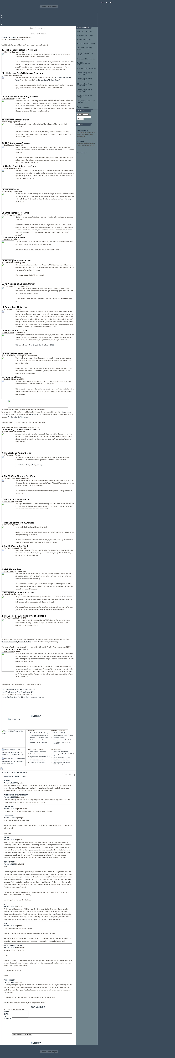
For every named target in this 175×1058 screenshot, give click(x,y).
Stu (20, 982)
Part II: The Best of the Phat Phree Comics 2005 (18, 692)
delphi (21, 818)
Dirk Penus (23, 809)
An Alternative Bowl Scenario (38, 739)
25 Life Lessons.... (35, 754)
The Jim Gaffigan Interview (86, 69)
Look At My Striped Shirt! (37, 762)
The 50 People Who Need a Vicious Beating (62, 763)
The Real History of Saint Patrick (63, 735)
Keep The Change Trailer (86, 43)
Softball (32, 465)
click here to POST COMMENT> (14, 773)
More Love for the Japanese (38, 742)
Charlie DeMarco (25, 37)
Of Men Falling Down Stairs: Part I (84, 73)
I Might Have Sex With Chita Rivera (47, 80)
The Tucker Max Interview (86, 59)
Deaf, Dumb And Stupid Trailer (85, 48)
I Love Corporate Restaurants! (39, 735)
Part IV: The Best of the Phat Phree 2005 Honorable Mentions (23, 697)
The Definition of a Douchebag (39, 733)
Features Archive (83, 107)
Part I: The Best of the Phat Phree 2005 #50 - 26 (18, 689)
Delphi (21, 864)
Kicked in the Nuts (36, 414)
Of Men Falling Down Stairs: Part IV (84, 90)
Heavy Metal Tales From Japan (39, 737)
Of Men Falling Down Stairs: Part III (84, 84)
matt (20, 840)
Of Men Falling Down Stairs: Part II (84, 79)
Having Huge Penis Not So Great (63, 739)
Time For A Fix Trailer (84, 31)
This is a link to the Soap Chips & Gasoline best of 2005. (35, 345)
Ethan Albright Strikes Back (38, 751)
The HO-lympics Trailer (85, 35)
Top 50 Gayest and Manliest (83, 63)
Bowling (39, 465)
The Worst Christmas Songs (84, 96)
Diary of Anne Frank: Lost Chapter (86, 101)
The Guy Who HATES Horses (18, 417)
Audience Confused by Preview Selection (16, 642)
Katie (22, 797)
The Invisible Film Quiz (60, 733)
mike (21, 783)
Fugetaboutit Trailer (84, 39)
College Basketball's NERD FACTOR (86, 54)
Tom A (21, 926)
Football (26, 465)
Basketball (19, 465)
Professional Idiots (59, 737)
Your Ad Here (81, 153)
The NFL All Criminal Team (37, 760)
